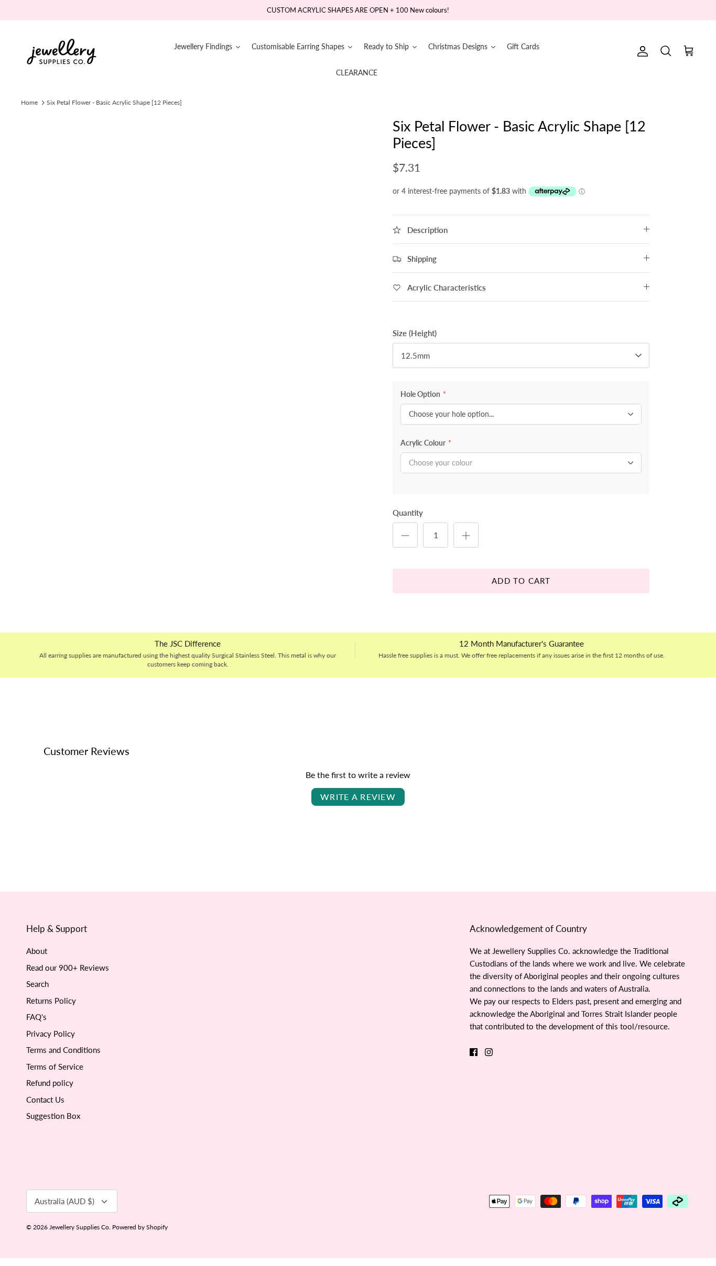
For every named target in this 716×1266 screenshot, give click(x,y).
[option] (218, 269)
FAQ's (36, 1016)
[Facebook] (474, 1052)
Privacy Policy (50, 1033)
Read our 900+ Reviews (67, 967)
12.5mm (415, 355)
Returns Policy (51, 1000)
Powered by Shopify (140, 1227)
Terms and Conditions (63, 1049)
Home (29, 102)
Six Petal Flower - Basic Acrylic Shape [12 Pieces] (114, 102)
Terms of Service (54, 1066)
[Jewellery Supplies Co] (61, 51)
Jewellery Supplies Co (79, 1227)
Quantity (408, 512)
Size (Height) (415, 333)
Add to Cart (521, 580)
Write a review (358, 797)
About (36, 951)
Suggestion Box (53, 1115)
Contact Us (45, 1099)
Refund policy (49, 1082)
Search (37, 984)
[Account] (640, 51)
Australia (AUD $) (64, 1201)
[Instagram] (489, 1052)
